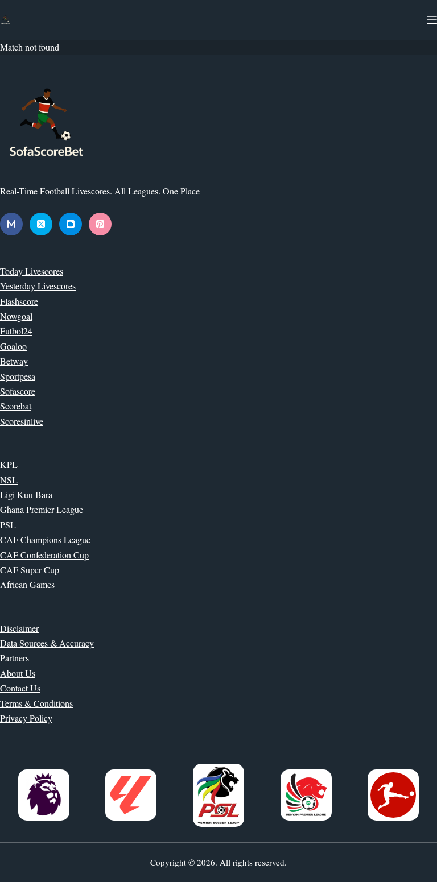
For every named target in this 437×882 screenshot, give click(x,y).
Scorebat (15, 406)
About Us (17, 673)
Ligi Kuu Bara (26, 494)
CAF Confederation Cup (44, 555)
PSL (8, 525)
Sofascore (17, 391)
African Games (27, 584)
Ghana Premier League (41, 509)
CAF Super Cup (29, 569)
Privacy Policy (26, 718)
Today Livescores (31, 271)
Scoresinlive (21, 421)
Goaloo (13, 346)
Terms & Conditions (36, 703)
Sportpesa (17, 376)
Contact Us (20, 688)
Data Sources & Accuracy (47, 643)
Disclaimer (19, 628)
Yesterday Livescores (38, 286)
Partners (14, 658)
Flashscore (19, 301)
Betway (14, 361)
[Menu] (432, 20)
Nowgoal (16, 316)
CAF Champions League (45, 539)
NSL (9, 480)
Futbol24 (16, 331)
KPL (9, 464)
